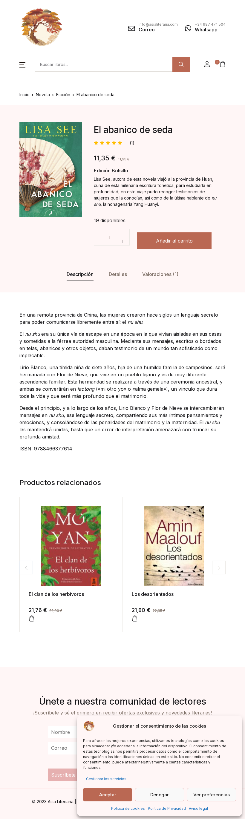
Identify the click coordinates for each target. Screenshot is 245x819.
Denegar (159, 794)
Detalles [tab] (118, 274)
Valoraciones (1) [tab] (160, 274)
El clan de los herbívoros (56, 594)
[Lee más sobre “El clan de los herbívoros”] (32, 618)
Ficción (63, 94)
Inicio (24, 94)
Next (219, 567)
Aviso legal (198, 808)
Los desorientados (153, 594)
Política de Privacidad (167, 808)
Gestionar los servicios (106, 779)
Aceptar (107, 794)
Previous (26, 567)
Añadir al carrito (174, 241)
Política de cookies (128, 808)
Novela (43, 94)
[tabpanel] (50, 169)
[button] (22, 64)
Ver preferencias (211, 794)
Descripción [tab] (80, 274)
